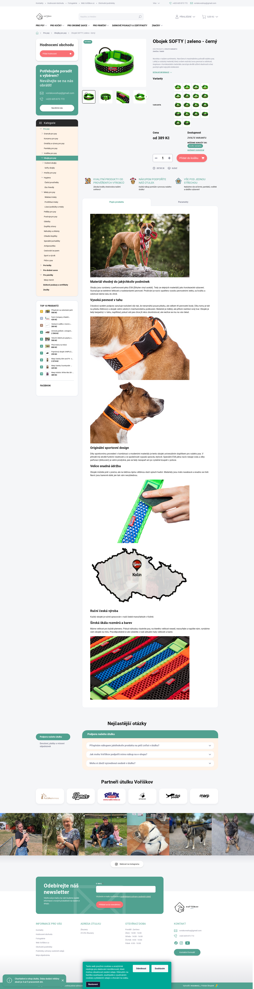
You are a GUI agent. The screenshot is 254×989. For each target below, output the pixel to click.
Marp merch (49, 280)
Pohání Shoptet (207, 986)
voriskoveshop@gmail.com (60, 93)
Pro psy (46, 129)
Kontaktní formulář (187, 952)
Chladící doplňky (50, 236)
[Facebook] (176, 943)
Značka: (158, 51)
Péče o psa (48, 260)
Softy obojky (50, 168)
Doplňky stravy (50, 226)
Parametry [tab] (183, 202)
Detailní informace (161, 72)
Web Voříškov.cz (87, 3)
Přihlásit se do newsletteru (109, 905)
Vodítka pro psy (50, 153)
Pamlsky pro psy (50, 148)
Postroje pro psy (50, 217)
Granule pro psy (50, 134)
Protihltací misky (51, 202)
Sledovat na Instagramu (129, 864)
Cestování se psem (51, 251)
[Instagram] (181, 943)
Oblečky (47, 221)
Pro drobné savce (50, 270)
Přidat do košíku (188, 158)
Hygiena (47, 178)
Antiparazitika (49, 246)
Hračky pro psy (50, 173)
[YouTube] (187, 943)
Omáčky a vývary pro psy (54, 143)
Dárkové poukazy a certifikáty (55, 285)
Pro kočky (47, 265)
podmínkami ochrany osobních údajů (136, 896)
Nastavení (93, 984)
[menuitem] (42, 26)
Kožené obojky (50, 163)
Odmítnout (141, 968)
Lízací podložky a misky (54, 207)
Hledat (140, 17)
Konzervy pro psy (51, 139)
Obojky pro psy (50, 158)
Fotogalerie (72, 3)
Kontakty (39, 3)
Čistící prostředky (52, 182)
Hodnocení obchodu (55, 3)
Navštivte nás (57, 108)
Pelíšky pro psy (50, 212)
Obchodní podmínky (106, 3)
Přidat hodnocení (50, 54)
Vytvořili (186, 986)
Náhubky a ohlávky (52, 231)
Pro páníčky (48, 275)
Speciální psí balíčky (52, 241)
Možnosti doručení (195, 150)
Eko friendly (49, 187)
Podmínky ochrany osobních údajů (50, 951)
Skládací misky (51, 197)
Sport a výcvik (49, 256)
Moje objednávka (43, 955)
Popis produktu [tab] (116, 202)
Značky (46, 290)
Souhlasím (160, 968)
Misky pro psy (49, 192)
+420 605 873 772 (55, 99)
